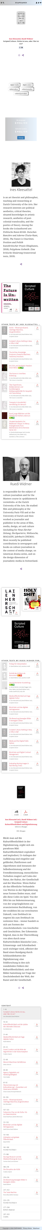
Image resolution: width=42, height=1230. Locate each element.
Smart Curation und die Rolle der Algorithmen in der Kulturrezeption (15, 1050)
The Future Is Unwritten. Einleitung (17, 374)
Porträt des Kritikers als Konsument (17, 674)
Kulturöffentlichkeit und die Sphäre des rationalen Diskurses (15, 1025)
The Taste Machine (10, 1192)
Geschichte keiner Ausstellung (19, 682)
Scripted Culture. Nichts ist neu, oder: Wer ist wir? (14, 1013)
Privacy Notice (27, 1228)
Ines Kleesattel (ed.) (13, 819)
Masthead (36, 1228)
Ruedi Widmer (27, 39)
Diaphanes (21, 2)
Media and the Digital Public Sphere (19, 742)
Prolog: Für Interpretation (18, 663)
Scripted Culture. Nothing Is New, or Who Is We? (20, 342)
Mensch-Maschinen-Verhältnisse (14, 1062)
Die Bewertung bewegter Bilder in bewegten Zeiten (20, 719)
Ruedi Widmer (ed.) (29, 819)
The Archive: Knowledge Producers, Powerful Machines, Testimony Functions (19, 354)
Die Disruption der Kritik (11, 1169)
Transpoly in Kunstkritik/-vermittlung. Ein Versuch (17, 403)
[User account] (36, 2)
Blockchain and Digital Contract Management (20, 753)
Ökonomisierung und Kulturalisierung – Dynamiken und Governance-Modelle (15, 1087)
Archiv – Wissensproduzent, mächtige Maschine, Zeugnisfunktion (18, 329)
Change (21, 138)
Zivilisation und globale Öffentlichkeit (11, 1138)
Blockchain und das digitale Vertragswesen (18, 708)
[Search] (3, 2)
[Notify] (19, 55)
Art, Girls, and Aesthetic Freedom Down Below (20, 366)
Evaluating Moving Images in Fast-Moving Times (19, 764)
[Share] (22, 55)
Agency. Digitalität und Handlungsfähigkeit (11, 1073)
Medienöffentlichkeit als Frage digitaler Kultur (19, 697)
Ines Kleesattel (15, 39)
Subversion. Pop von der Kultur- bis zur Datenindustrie (15, 1113)
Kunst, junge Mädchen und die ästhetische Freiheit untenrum (19, 414)
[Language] (38, 2)
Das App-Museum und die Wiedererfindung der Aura (12, 1158)
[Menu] (1, 2)
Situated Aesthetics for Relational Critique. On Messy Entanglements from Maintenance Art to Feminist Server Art (19, 425)
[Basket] (40, 2)
